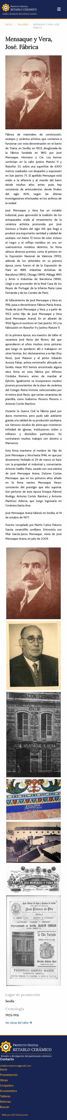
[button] (59, 9)
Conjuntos (7, 1085)
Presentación (9, 1075)
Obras (4, 1080)
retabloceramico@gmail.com (15, 1065)
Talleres (23, 24)
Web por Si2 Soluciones (15, 1114)
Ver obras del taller (17, 1022)
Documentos (8, 1091)
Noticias (5, 1101)
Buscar (4, 1107)
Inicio (8, 24)
